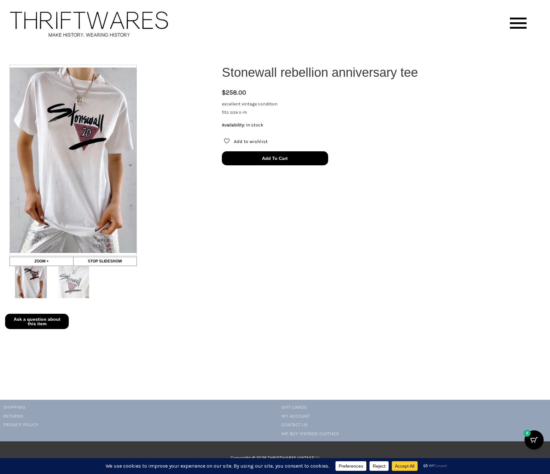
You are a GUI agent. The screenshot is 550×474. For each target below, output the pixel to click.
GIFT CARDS (294, 407)
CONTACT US (294, 424)
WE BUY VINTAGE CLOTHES (310, 433)
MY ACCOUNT (295, 416)
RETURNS (13, 416)
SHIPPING (14, 407)
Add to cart (275, 158)
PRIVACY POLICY (21, 424)
